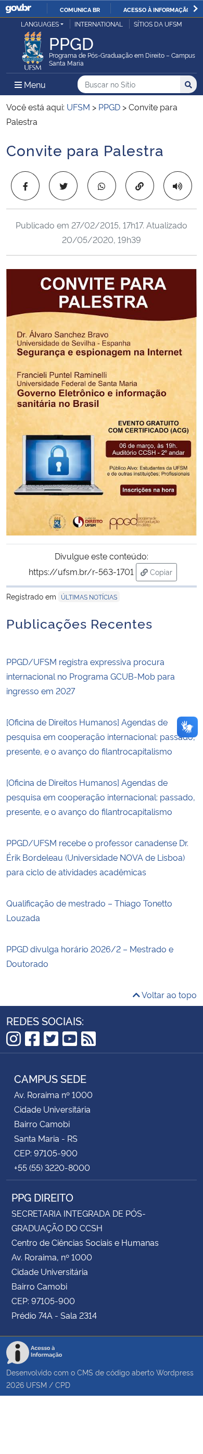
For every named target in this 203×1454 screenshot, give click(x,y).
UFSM (36, 1384)
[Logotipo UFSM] (32, 48)
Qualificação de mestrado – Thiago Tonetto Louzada (89, 910)
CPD (62, 1384)
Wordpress (175, 1372)
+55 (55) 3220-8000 (52, 1167)
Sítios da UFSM (158, 23)
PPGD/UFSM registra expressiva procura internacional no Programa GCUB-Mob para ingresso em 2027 (90, 676)
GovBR (18, 9)
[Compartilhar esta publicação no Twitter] (63, 185)
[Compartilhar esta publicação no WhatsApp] (101, 185)
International (98, 23)
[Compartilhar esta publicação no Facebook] (25, 185)
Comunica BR (80, 9)
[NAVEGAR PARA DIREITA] (195, 8)
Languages (40, 23)
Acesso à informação (157, 9)
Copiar (162, 571)
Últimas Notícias (89, 596)
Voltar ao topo (168, 994)
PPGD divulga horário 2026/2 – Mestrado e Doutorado (89, 956)
